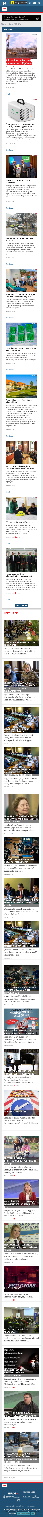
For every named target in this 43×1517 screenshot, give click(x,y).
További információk (24, 1513)
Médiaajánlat (10, 1506)
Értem (33, 1513)
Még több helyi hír (10, 1478)
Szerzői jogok (20, 1506)
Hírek (8, 94)
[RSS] (30, 3)
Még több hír (21, 605)
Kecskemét (10, 150)
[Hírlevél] (34, 3)
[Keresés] (39, 3)
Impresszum (31, 1506)
